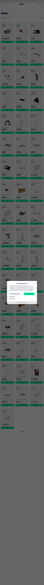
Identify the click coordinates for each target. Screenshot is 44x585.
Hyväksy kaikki (29, 293)
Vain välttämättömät (14, 293)
